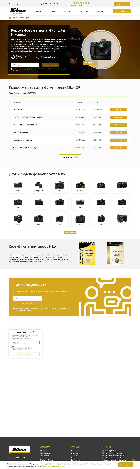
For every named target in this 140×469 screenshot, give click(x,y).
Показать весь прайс (70, 157)
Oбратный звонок (122, 11)
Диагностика (18, 109)
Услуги (38, 11)
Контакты (100, 11)
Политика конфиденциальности (53, 466)
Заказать (118, 109)
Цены (54, 11)
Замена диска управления (25, 125)
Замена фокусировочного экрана (28, 117)
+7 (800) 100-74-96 (80, 3)
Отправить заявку (50, 65)
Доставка (84, 11)
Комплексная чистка (22, 140)
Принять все (126, 465)
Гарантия (67, 11)
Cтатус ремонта (122, 4)
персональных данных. (24, 310)
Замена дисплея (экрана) (24, 147)
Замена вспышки (20, 132)
